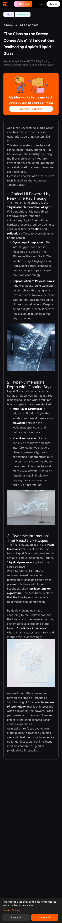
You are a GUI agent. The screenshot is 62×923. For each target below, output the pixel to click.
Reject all (16, 917)
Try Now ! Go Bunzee (31, 108)
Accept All (45, 917)
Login (41, 4)
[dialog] (31, 910)
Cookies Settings (11, 910)
